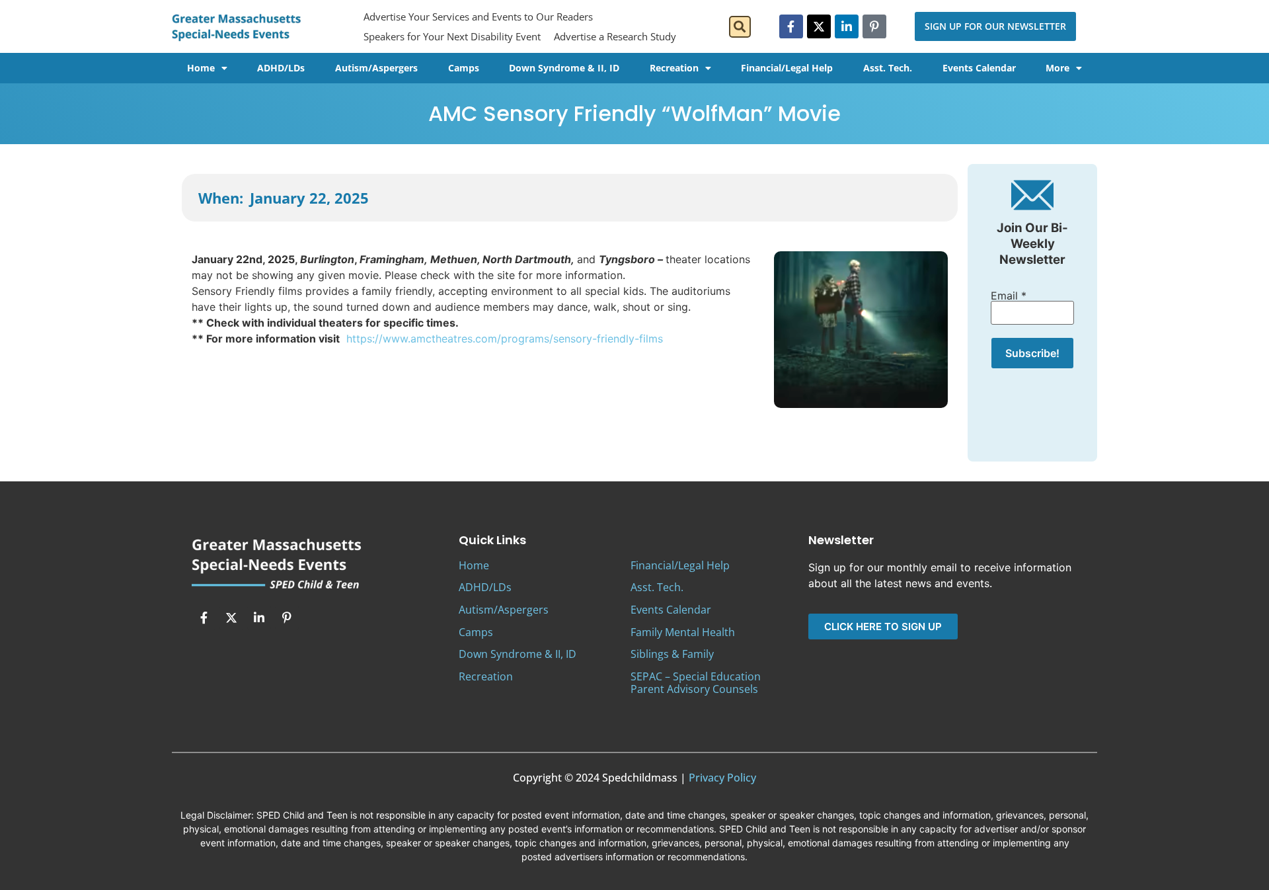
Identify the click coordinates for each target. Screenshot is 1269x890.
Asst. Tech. (887, 67)
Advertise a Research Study (615, 36)
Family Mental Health (683, 632)
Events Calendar (979, 67)
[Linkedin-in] (847, 26)
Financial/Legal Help (787, 67)
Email (1008, 295)
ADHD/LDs (281, 67)
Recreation (674, 67)
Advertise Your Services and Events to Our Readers (478, 16)
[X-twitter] (819, 26)
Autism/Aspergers (376, 67)
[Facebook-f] (791, 26)
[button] (740, 27)
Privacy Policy (722, 777)
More (1057, 67)
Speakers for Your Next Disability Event (452, 36)
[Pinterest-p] (874, 26)
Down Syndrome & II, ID (564, 67)
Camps (463, 67)
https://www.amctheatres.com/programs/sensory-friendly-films (506, 338)
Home (201, 67)
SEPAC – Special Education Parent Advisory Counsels (696, 682)
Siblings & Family (672, 654)
